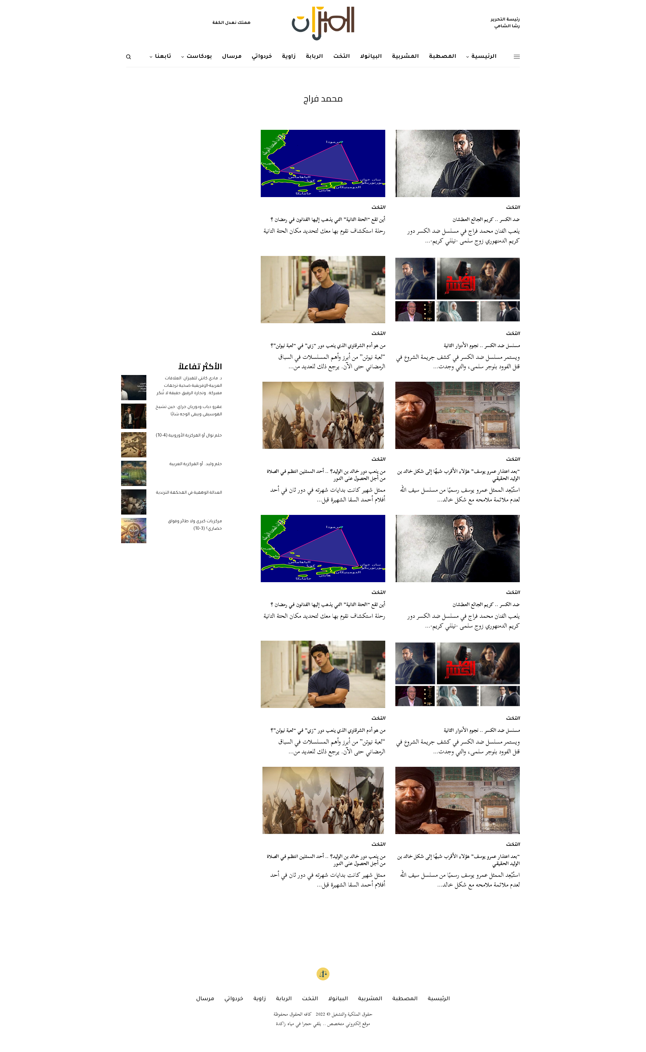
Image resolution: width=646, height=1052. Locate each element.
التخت (513, 208)
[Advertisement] (171, 231)
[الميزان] (322, 23)
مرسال (205, 999)
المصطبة (405, 999)
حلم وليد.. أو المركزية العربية (196, 464)
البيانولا (338, 999)
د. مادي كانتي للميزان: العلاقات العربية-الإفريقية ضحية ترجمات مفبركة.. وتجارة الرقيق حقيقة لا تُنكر (189, 386)
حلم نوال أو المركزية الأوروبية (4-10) (189, 436)
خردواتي (233, 999)
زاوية (259, 999)
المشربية (370, 999)
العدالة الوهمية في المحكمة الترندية (189, 493)
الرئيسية (439, 999)
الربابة (284, 999)
